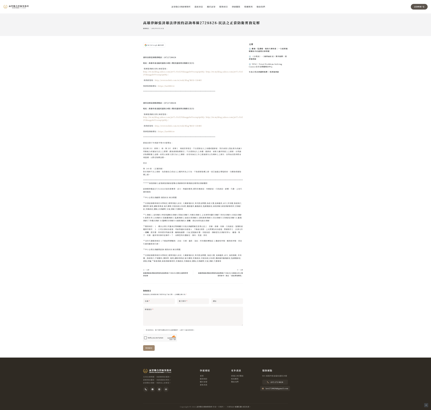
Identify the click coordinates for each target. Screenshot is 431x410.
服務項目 (223, 6)
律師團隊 (236, 6)
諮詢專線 (418, 6)
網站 (215, 301)
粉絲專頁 (235, 379)
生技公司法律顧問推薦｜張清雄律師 (264, 72)
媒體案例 (248, 6)
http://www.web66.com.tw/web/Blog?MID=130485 (178, 80)
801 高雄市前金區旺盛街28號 (274, 376)
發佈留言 (148, 348)
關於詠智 (211, 6)
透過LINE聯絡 (237, 376)
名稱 (147, 301)
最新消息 (199, 6)
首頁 (202, 376)
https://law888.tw (166, 86)
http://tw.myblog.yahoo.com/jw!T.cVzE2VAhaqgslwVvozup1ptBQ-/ (174, 71)
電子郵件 (183, 301)
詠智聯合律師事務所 (181, 6)
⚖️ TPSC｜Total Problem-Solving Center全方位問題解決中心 (265, 65)
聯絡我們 (261, 6)
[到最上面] (426, 405)
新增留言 (149, 309)
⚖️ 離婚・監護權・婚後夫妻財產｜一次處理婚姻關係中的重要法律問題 (268, 49)
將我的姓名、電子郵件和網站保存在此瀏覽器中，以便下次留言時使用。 (170, 330)
